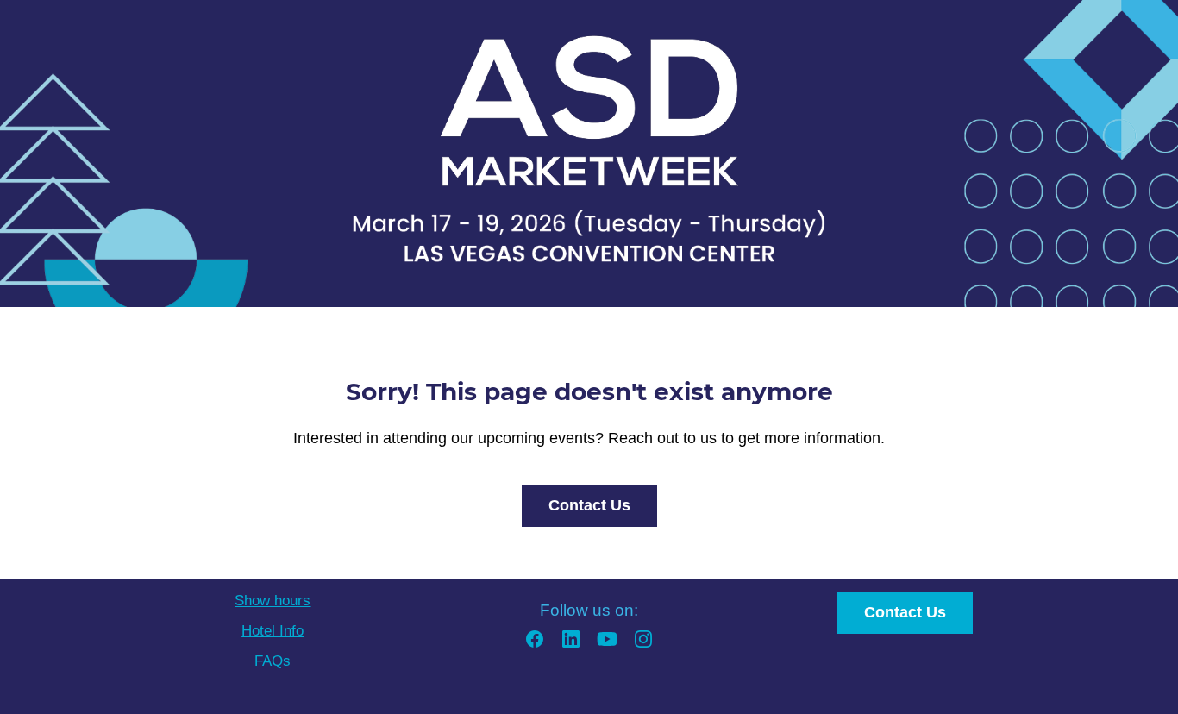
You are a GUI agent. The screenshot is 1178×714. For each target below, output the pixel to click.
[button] (535, 644)
